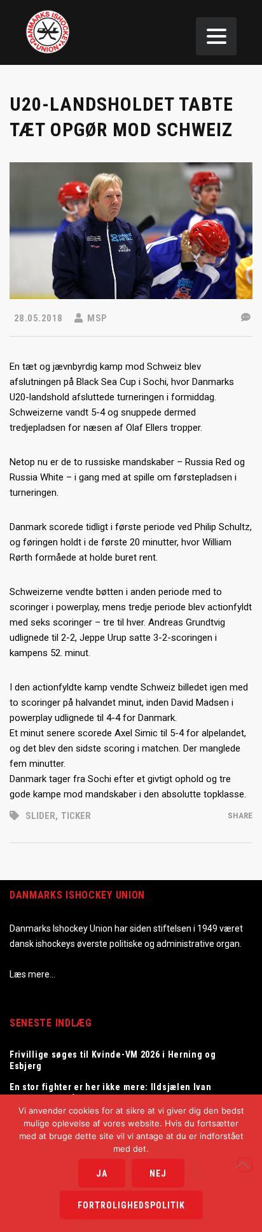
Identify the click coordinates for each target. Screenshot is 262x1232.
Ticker (76, 816)
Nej (158, 1173)
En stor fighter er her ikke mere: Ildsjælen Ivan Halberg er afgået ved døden (111, 1092)
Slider (40, 816)
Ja (101, 1173)
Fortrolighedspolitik (131, 1205)
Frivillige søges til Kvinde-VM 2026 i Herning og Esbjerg (113, 1060)
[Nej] (244, 1164)
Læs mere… (32, 974)
